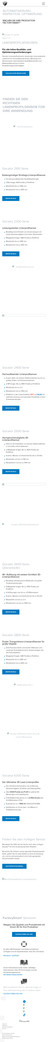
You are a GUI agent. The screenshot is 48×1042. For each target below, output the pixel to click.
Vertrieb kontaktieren (7, 1027)
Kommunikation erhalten (8, 1033)
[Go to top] (42, 1039)
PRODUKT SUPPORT (11, 956)
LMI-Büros (4, 1025)
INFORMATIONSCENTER (12, 975)
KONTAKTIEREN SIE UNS (12, 994)
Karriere (4, 1028)
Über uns (4, 1024)
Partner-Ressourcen (7, 1035)
